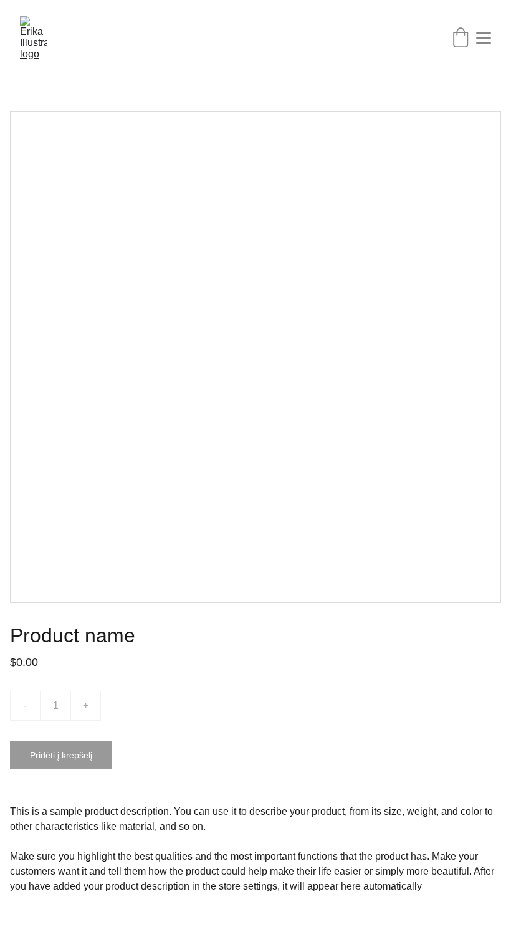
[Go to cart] (460, 38)
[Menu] (483, 38)
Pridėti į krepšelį (61, 755)
